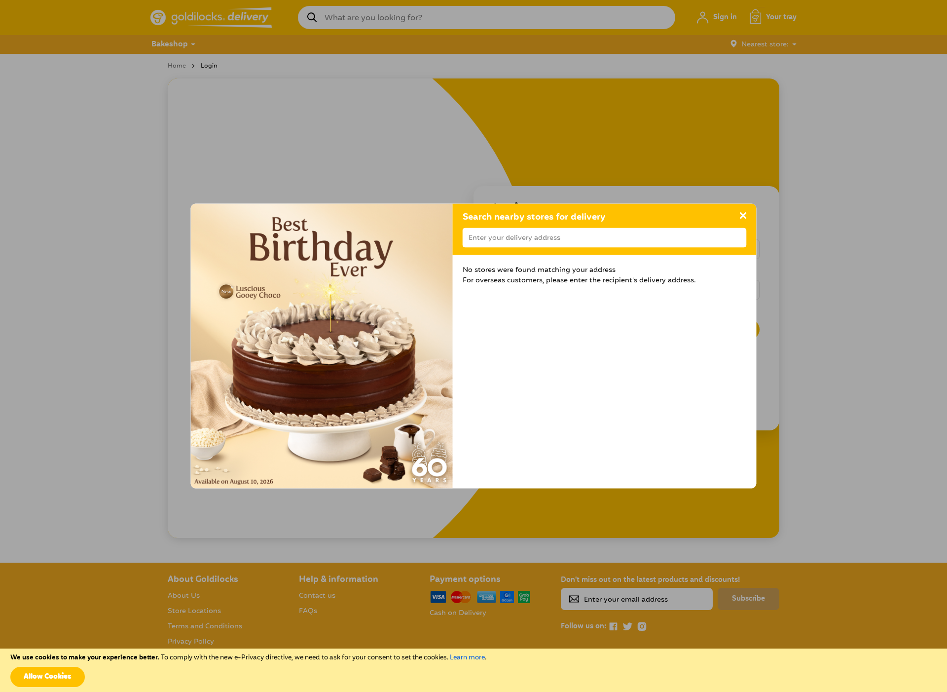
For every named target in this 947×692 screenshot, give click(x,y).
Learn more (467, 657)
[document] (473, 670)
